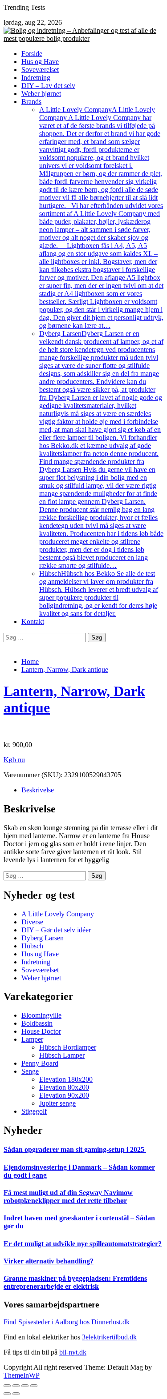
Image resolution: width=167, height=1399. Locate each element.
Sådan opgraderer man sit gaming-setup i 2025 (75, 1149)
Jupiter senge (57, 1103)
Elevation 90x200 (64, 1095)
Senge (30, 1071)
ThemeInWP (22, 1375)
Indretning (35, 77)
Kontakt (32, 621)
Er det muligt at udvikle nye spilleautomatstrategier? (83, 1243)
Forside (31, 53)
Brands (31, 101)
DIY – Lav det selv (48, 85)
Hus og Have (40, 61)
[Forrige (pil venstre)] (7, 1393)
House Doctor (41, 1031)
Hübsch (98, 593)
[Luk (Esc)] (7, 1385)
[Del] (16, 1385)
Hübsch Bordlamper (67, 1047)
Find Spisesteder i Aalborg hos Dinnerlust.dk (67, 1322)
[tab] (92, 790)
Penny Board (39, 1063)
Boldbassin (37, 1023)
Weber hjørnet (41, 93)
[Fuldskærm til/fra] (25, 1385)
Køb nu (14, 759)
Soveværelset (40, 69)
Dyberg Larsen (101, 449)
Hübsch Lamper (62, 1055)
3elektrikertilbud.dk (109, 1337)
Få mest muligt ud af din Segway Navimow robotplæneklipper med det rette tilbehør (68, 1196)
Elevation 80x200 (64, 1087)
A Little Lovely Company (101, 217)
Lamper (32, 1039)
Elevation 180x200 (66, 1079)
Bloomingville (41, 1015)
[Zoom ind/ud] (33, 1385)
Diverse (32, 922)
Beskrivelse (37, 790)
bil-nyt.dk (72, 1352)
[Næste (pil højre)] (16, 1393)
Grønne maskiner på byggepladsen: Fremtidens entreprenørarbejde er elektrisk (75, 1282)
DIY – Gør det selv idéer (56, 930)
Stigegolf (34, 1111)
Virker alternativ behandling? (49, 1261)
